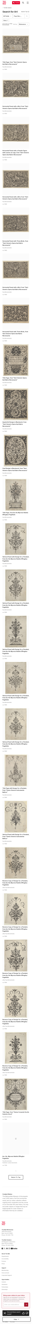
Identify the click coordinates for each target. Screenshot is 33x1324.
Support (4, 1268)
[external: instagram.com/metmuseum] (9, 1248)
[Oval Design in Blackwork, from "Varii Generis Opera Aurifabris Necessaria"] (15, 451)
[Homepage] (4, 3)
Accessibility (5, 1258)
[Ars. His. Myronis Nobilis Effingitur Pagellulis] (15, 1139)
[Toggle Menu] (27, 2)
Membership (5, 1270)
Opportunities (5, 1279)
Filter (15, 1319)
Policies (4, 1261)
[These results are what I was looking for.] (23, 1313)
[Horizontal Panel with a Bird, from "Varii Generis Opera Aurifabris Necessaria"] (15, 89)
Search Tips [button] (24, 11)
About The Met (6, 1253)
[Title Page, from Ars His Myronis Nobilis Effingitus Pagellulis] (15, 495)
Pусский (12, 1322)
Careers (4, 1282)
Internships (5, 1289)
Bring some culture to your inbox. (14, 1295)
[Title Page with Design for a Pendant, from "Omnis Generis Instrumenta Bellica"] (15, 770)
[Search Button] (23, 2)
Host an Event (5, 1273)
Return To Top (15, 1177)
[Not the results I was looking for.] (26, 1313)
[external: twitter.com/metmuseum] (4, 1248)
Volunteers (4, 1284)
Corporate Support (7, 1275)
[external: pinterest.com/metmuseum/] (7, 1248)
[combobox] (19, 16)
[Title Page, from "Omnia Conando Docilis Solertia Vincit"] (15, 1094)
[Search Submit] (27, 16)
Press (3, 1263)
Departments (5, 1256)
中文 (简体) (5, 1322)
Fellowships (5, 1287)
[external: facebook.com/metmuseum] (2, 1248)
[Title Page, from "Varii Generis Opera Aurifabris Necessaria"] (15, 44)
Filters (5, 20)
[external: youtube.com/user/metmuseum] (14, 1248)
